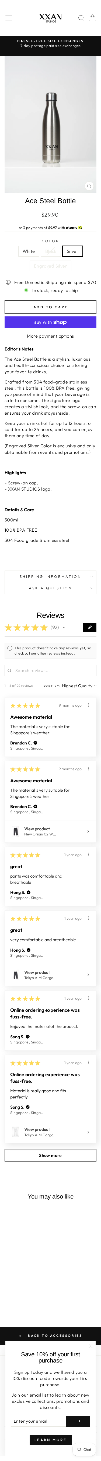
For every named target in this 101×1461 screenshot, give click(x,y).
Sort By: (52, 685)
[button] (64, 627)
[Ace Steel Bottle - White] (13, 1295)
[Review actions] (88, 705)
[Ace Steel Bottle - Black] (19, 1295)
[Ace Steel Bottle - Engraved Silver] (31, 1295)
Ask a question (50, 588)
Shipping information (50, 576)
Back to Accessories (54, 1336)
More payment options (50, 336)
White (29, 251)
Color (50, 241)
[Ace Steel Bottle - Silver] (25, 1295)
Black (51, 251)
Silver (72, 251)
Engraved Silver (50, 266)
